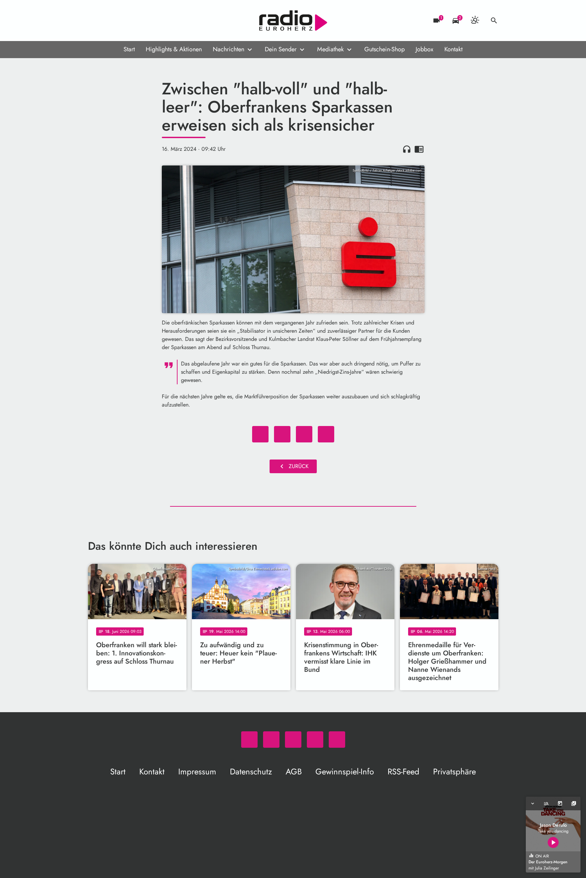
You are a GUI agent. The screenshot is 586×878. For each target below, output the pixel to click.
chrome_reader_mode (419, 149)
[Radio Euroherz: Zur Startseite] (293, 20)
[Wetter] (475, 20)
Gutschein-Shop (384, 49)
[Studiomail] (136, 20)
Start (129, 49)
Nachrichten (228, 49)
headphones (407, 149)
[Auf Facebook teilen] (260, 434)
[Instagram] (122, 20)
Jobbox (424, 49)
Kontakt (453, 49)
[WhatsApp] (95, 20)
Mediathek (330, 49)
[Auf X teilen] (282, 434)
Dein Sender (281, 49)
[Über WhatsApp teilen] (304, 434)
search (494, 20)
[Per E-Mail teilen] (326, 434)
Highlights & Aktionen (174, 49)
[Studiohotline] (149, 20)
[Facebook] (108, 20)
